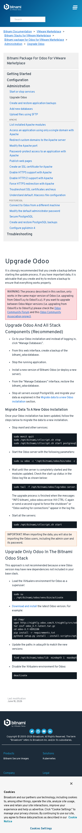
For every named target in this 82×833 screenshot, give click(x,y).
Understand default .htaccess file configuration (38, 195)
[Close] (71, 783)
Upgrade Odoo (35, 44)
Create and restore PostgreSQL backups (33, 222)
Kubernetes (49, 758)
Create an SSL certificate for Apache (31, 167)
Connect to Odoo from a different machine (35, 205)
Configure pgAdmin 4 (22, 228)
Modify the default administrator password (35, 211)
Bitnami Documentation (17, 32)
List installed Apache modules (28, 125)
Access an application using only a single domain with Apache (42, 132)
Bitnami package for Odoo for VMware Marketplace (34, 40)
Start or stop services (22, 92)
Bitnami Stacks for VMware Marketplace (27, 36)
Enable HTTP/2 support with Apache (31, 178)
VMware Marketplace (49, 32)
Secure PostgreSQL (21, 216)
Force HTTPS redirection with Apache (32, 184)
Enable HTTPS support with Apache (31, 172)
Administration (13, 44)
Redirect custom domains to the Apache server (38, 140)
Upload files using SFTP (24, 114)
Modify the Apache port (23, 146)
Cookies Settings (41, 828)
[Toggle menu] (75, 7)
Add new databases (21, 109)
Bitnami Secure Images (16, 758)
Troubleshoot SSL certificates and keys (33, 189)
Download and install (24, 606)
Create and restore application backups (33, 103)
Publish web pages (21, 161)
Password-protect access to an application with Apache (38, 153)
